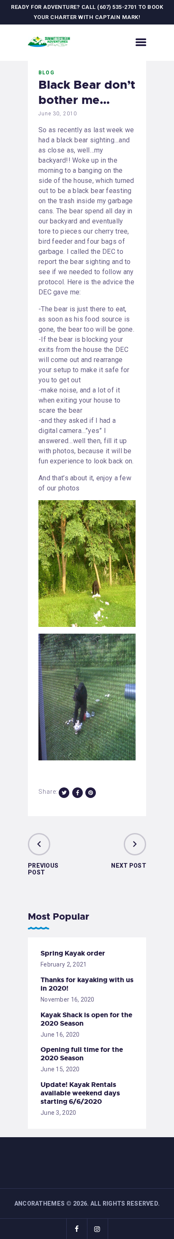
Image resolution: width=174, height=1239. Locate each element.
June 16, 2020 (60, 1034)
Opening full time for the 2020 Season (82, 1054)
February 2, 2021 (64, 964)
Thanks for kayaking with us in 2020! (87, 984)
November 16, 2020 (68, 999)
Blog (46, 73)
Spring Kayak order (73, 953)
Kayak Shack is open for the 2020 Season (86, 1019)
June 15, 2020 (60, 1069)
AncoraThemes (39, 1203)
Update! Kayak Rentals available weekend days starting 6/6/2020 (80, 1093)
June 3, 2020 (58, 1112)
